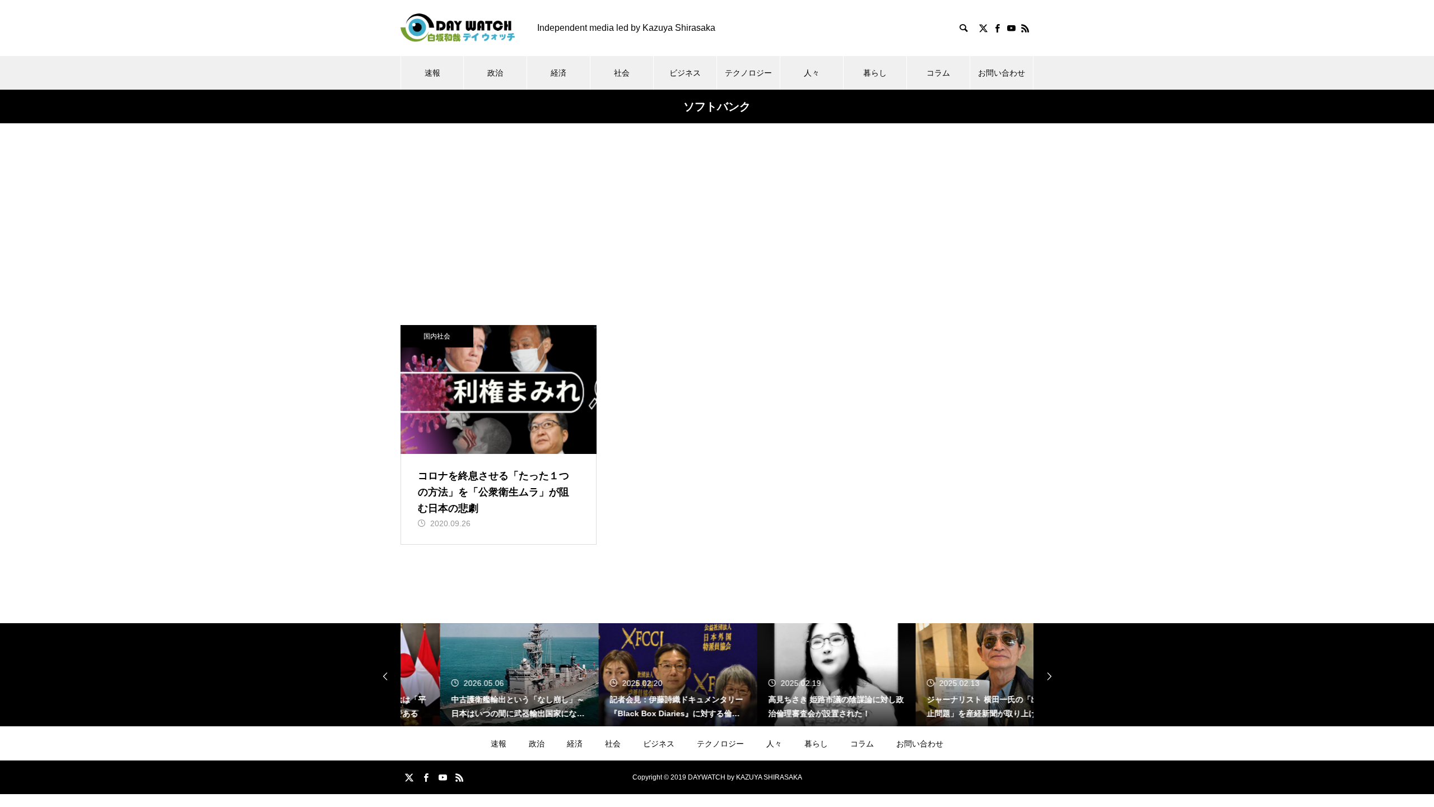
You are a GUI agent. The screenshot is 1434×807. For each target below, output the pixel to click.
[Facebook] (997, 28)
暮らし (875, 72)
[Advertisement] (717, 241)
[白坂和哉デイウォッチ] (458, 28)
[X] (983, 28)
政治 (495, 72)
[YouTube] (1011, 28)
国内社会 (436, 336)
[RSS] (1025, 28)
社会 (622, 72)
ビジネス (685, 72)
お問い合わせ (1001, 72)
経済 (558, 72)
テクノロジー (748, 72)
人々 (812, 72)
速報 (432, 72)
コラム (938, 72)
